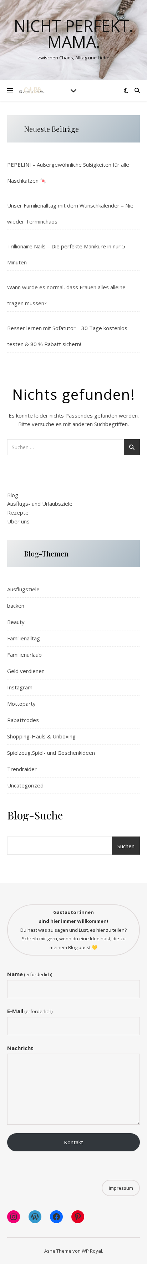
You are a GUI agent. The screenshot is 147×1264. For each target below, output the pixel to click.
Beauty (16, 621)
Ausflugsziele (23, 589)
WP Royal (92, 1251)
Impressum (121, 1188)
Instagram (19, 687)
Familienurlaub (24, 654)
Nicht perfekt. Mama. (73, 34)
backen (15, 605)
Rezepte (18, 512)
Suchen (126, 846)
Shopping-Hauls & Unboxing (41, 736)
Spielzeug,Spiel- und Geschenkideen (51, 752)
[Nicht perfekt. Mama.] (32, 90)
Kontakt (73, 1142)
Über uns (18, 521)
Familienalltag (23, 638)
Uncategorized (25, 785)
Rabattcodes (23, 720)
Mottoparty (21, 703)
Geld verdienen (26, 670)
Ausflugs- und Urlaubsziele (39, 503)
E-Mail (29, 1011)
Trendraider (22, 769)
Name (29, 974)
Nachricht (20, 1047)
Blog (12, 495)
